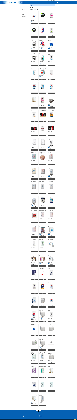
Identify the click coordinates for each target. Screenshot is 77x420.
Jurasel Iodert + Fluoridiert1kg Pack (34, 324)
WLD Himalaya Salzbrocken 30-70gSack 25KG (42, 226)
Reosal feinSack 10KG (49, 269)
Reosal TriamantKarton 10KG (41, 282)
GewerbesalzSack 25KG (32, 366)
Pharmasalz (23, 14)
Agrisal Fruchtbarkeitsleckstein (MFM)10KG (42, 255)
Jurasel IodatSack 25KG (49, 11)
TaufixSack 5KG (40, 54)
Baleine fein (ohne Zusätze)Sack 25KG (34, 153)
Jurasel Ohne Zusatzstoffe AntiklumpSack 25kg (51, 311)
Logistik (23, 415)
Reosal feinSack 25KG (32, 282)
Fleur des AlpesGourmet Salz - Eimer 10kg (34, 380)
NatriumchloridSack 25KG (41, 380)
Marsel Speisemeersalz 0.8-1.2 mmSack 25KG (42, 395)
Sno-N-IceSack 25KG (40, 26)
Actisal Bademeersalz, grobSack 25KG (42, 366)
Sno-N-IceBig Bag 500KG (41, 40)
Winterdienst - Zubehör (24, 16)
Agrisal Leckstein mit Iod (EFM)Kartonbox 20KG (50, 240)
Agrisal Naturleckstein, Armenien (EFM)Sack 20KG (50, 97)
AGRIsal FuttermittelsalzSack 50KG (33, 240)
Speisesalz (23, 12)
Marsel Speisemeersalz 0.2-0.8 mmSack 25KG (42, 182)
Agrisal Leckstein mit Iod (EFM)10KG (50, 255)
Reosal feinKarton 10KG (32, 269)
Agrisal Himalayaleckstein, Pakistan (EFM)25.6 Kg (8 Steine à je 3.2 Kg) (42, 153)
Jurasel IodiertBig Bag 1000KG (50, 353)
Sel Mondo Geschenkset (33, 124)
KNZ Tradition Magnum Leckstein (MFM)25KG (50, 226)
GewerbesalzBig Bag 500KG (32, 338)
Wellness (23, 13)
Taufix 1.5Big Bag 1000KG (32, 394)
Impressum (32, 415)
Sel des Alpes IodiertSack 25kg (33, 310)
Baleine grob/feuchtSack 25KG (33, 167)
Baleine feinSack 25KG (40, 167)
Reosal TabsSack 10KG (49, 282)
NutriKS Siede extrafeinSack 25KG (33, 138)
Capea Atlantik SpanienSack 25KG (42, 196)
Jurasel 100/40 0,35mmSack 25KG (42, 96)
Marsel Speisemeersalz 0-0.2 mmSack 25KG (50, 168)
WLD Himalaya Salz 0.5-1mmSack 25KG (42, 211)
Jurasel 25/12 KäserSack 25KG (33, 111)
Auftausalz (23, 11)
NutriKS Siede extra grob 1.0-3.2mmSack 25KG (51, 139)
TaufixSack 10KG (32, 68)
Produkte (23, 416)
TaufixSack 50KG (49, 82)
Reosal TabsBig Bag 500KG (41, 296)
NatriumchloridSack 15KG (49, 380)
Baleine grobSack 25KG (49, 153)
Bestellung (54, 0)
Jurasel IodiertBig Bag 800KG (49, 324)
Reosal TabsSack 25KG (32, 296)
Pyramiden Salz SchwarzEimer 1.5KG (42, 11)
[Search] (56, 2)
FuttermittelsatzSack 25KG (41, 240)
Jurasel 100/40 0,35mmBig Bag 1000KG (42, 310)
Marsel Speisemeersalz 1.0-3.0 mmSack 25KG (33, 182)
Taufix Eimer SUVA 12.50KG (42, 68)
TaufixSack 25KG (40, 82)
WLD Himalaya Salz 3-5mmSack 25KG (34, 225)
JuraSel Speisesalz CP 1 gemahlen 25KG (42, 353)
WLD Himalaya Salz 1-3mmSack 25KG (51, 211)
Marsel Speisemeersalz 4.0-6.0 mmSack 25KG (33, 197)
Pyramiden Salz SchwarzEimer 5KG (33, 40)
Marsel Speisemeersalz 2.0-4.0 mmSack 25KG (50, 182)
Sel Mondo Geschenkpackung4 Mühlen (42, 111)
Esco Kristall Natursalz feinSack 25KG (51, 196)
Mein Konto (48, 0)
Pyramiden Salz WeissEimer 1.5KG (33, 26)
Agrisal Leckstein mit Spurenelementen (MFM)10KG (33, 255)
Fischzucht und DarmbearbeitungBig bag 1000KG (41, 339)
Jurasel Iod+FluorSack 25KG (50, 26)
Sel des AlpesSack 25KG (32, 82)
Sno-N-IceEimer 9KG (32, 11)
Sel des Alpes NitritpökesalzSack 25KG (51, 111)
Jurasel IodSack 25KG (49, 68)
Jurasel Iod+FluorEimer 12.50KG (50, 40)
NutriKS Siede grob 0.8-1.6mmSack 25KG (42, 138)
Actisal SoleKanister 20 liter (32, 353)
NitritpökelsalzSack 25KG (41, 124)
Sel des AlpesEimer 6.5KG (49, 296)
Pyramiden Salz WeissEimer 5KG (33, 54)
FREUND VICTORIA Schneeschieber (41, 269)
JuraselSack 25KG (49, 54)
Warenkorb (51, 0)
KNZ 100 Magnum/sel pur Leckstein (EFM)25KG (34, 211)
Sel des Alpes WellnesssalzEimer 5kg (51, 338)
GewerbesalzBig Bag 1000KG (50, 366)
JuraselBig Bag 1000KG (41, 324)
